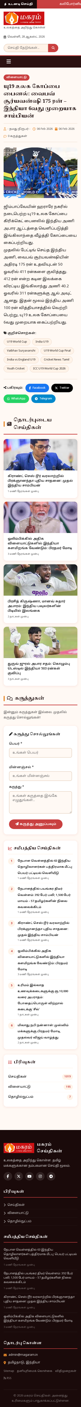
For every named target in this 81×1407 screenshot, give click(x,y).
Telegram (45, 399)
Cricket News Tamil (56, 360)
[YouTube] (29, 1176)
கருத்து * (16, 787)
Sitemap (9, 1371)
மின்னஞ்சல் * (21, 767)
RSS (8, 1378)
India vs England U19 (21, 360)
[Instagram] (40, 1176)
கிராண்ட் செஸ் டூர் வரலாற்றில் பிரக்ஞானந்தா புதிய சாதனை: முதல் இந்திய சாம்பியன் (43, 929)
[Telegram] (51, 1176)
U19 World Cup (17, 342)
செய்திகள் (39, 1077)
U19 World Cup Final (57, 351)
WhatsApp (18, 399)
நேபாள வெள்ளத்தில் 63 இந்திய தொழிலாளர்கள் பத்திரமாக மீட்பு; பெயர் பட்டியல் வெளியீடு (45, 867)
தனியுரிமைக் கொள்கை (34, 1371)
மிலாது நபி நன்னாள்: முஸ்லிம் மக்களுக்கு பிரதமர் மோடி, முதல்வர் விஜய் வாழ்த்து (43, 1031)
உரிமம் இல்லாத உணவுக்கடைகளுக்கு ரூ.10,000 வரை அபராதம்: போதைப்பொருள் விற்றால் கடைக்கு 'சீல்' (43, 998)
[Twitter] (18, 1176)
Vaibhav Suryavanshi (21, 351)
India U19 (42, 342)
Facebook (38, 388)
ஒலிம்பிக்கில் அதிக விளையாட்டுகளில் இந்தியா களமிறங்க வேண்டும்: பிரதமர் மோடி (38, 1319)
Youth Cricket (16, 369)
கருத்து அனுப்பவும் (37, 824)
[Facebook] (8, 1176)
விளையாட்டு (16, 77)
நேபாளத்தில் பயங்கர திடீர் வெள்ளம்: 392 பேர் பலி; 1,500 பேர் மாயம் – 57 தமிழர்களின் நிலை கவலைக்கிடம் (38, 1278)
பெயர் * (15, 744)
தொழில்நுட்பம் (39, 1097)
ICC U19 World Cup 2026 (49, 369)
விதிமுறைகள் (65, 1371)
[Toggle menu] (9, 62)
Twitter (64, 388)
